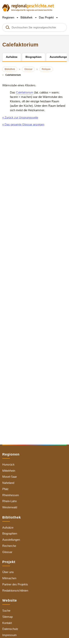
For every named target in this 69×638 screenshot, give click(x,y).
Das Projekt (46, 17)
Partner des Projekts (15, 584)
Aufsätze (7, 527)
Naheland (8, 482)
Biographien (9, 533)
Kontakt (7, 623)
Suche (6, 610)
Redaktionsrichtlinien (15, 590)
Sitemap (7, 616)
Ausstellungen (11, 539)
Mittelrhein (8, 470)
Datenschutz (10, 628)
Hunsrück (8, 464)
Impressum (9, 635)
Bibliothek (27, 17)
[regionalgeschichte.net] (28, 7)
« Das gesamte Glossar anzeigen (23, 124)
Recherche (9, 545)
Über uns (8, 572)
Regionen (8, 17)
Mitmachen (9, 578)
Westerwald (9, 507)
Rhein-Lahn (9, 501)
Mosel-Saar (9, 476)
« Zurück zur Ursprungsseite (20, 117)
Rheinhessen (10, 495)
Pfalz (5, 489)
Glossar (7, 552)
